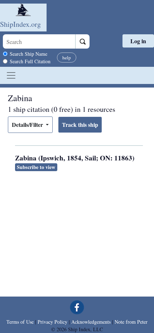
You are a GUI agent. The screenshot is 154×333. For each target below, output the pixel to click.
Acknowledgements (91, 321)
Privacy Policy (52, 321)
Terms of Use (20, 321)
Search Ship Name (28, 53)
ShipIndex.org (20, 24)
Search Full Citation (30, 61)
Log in (138, 41)
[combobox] (39, 41)
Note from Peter (131, 321)
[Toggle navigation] (11, 75)
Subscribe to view (36, 167)
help (66, 57)
